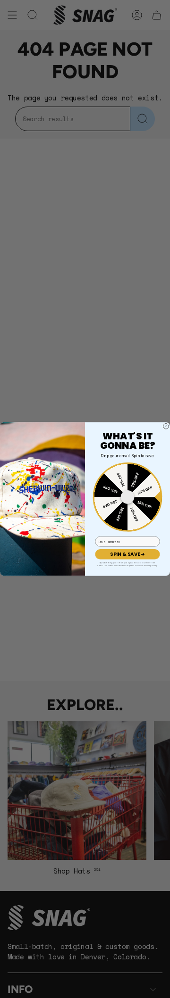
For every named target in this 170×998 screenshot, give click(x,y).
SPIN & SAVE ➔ (127, 554)
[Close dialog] (166, 426)
